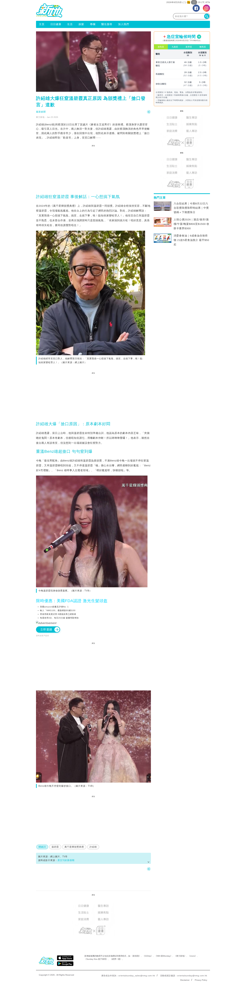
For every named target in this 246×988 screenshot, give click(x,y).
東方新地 (40, 117)
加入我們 (123, 24)
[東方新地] (79, 10)
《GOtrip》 (148, 956)
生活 (70, 24)
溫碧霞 (55, 847)
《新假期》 (136, 956)
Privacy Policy (201, 980)
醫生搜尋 (106, 24)
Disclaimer (185, 980)
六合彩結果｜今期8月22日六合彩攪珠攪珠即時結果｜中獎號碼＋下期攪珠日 (191, 208)
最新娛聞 (41, 112)
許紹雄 (93, 847)
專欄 (92, 24)
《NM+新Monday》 (163, 956)
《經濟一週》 (116, 959)
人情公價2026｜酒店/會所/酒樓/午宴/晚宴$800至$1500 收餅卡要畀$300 (191, 224)
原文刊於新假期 (66, 860)
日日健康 (55, 24)
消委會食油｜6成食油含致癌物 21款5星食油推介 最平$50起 (191, 240)
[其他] (149, 113)
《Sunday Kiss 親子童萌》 (96, 959)
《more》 (192, 956)
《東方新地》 (180, 956)
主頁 (41, 24)
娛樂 (81, 24)
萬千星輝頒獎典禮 (74, 847)
